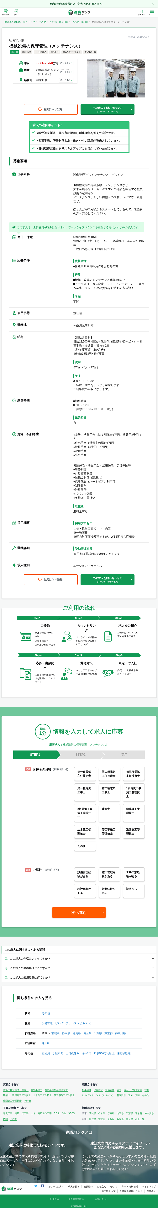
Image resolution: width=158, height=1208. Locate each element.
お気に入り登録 (53, 109)
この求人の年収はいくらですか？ (30, 958)
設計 (119, 1090)
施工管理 (86, 1090)
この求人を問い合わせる (107, 109)
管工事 (25, 1113)
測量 (137, 1095)
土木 (33, 1113)
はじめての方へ (56, 1186)
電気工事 (7, 1113)
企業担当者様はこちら (131, 1191)
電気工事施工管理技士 (56, 1090)
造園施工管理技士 (12, 1100)
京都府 (101, 1119)
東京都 (108, 1033)
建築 (17, 1113)
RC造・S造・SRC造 (65, 1113)
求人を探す (74, 1186)
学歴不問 (57, 1053)
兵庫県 (120, 1119)
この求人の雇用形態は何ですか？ (30, 977)
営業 (147, 1090)
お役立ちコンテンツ (107, 1186)
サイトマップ (149, 1186)
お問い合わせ (101, 1199)
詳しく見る (65, 63)
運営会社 (151, 1191)
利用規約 (54, 1199)
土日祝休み (72, 1053)
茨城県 (55, 1033)
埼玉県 (87, 1033)
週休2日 (86, 1053)
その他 (42, 22)
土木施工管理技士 (42, 1095)
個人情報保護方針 (76, 1199)
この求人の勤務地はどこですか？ (30, 968)
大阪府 (111, 1119)
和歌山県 (140, 1119)
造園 (130, 1095)
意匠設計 (121, 1095)
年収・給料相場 (130, 1186)
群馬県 (77, 1033)
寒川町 (46, 1043)
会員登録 (88, 1186)
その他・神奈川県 (59, 22)
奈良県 (129, 1119)
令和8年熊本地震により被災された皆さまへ (76, 3)
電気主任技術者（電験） (16, 1090)
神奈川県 (120, 1033)
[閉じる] (152, 4)
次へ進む (79, 912)
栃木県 (66, 1033)
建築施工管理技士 (21, 1095)
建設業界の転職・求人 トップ (19, 22)
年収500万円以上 (104, 1053)
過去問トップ (108, 1191)
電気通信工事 (45, 1113)
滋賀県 (92, 1119)
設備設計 (98, 1090)
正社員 (46, 1053)
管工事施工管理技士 (64, 1095)
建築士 (6, 1095)
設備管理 (47, 1023)
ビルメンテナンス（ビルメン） (74, 1023)
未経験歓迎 (124, 1053)
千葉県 (98, 1033)
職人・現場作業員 (133, 1090)
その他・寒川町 (80, 22)
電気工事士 (36, 1090)
